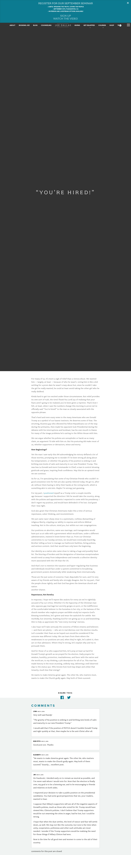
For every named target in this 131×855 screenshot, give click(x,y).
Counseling (46, 25)
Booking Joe (24, 25)
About (12, 25)
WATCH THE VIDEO (65, 18)
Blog (35, 25)
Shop (112, 25)
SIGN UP (65, 15)
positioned (49, 493)
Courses (102, 25)
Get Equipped (89, 25)
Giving (77, 25)
